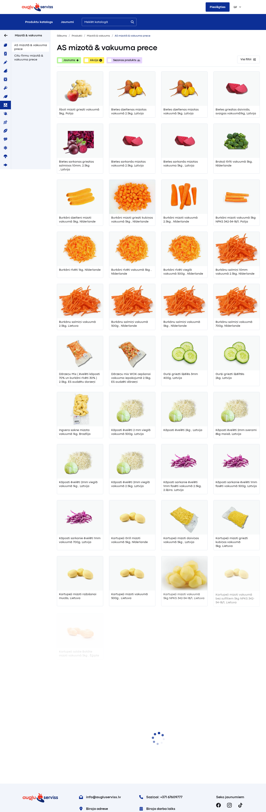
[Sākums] (37, 7)
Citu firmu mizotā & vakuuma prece (28, 57)
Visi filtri (245, 59)
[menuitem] (5, 45)
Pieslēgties (217, 7)
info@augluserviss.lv (103, 797)
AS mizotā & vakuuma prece (30, 47)
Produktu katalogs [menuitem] (39, 22)
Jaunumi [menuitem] (67, 22)
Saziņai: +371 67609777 (164, 797)
